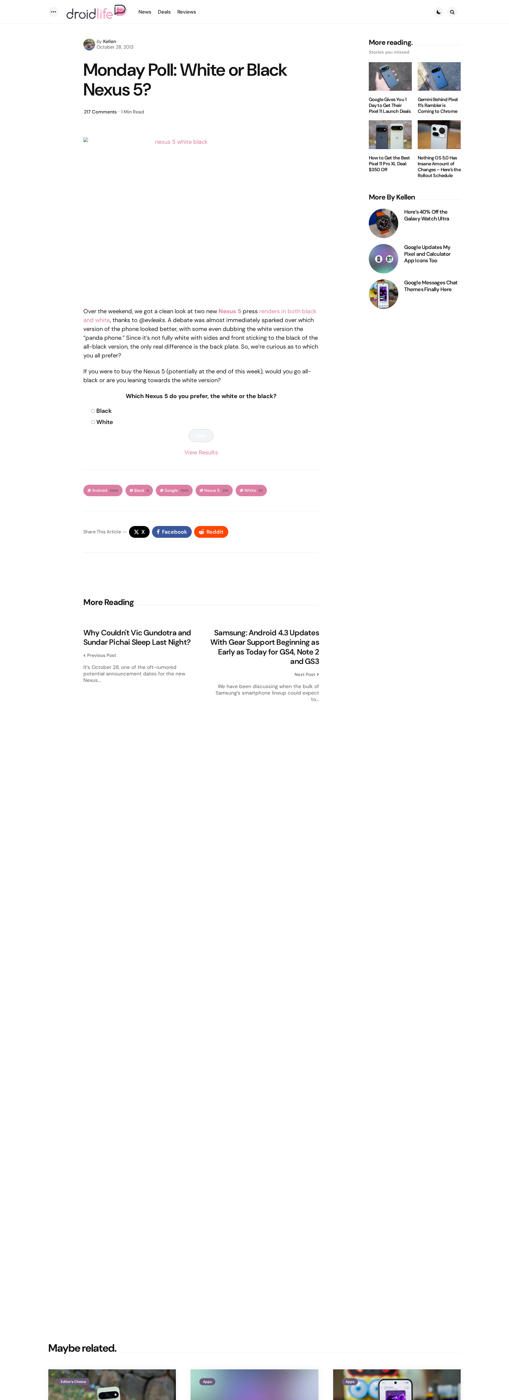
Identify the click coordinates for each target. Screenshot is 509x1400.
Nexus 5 (216, 490)
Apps (207, 1381)
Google (176, 490)
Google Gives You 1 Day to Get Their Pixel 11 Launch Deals (390, 105)
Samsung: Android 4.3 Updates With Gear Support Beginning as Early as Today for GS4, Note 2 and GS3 (264, 647)
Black (104, 411)
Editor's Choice (73, 1381)
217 (100, 112)
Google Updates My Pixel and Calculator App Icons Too (427, 254)
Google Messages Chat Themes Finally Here (431, 286)
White (104, 422)
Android (105, 490)
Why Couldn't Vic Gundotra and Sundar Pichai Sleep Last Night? (137, 637)
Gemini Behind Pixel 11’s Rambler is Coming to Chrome (438, 105)
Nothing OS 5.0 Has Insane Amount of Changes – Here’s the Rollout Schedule (439, 167)
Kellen (109, 41)
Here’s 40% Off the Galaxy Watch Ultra (426, 215)
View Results (201, 452)
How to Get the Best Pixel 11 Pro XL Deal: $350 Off (389, 164)
